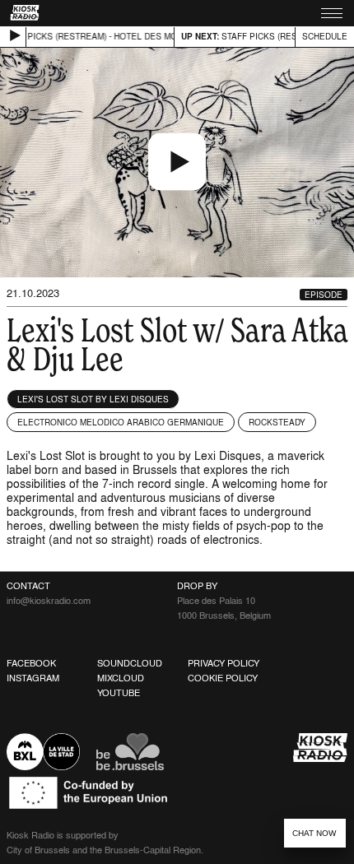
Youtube (118, 692)
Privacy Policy (223, 663)
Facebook (31, 663)
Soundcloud (129, 663)
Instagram (33, 678)
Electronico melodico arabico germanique (120, 422)
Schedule (324, 36)
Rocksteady (277, 422)
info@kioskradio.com (49, 600)
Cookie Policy (223, 678)
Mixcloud (120, 678)
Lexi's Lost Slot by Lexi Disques (93, 399)
